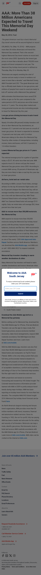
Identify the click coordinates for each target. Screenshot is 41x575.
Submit (20, 294)
